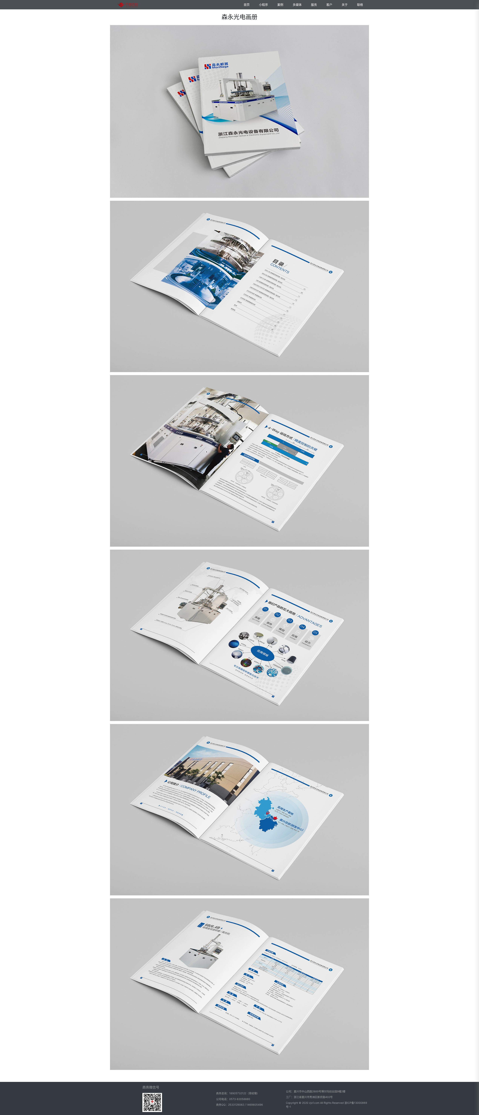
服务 (314, 5)
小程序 (263, 5)
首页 (247, 5)
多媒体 (297, 5)
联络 (360, 5)
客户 (329, 5)
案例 (280, 5)
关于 (345, 5)
